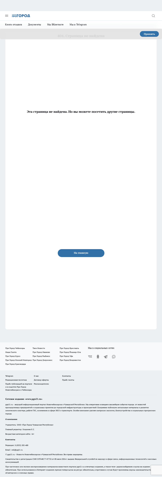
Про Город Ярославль (69, 348)
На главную (81, 252)
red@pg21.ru (17, 450)
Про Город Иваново (41, 352)
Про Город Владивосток (70, 360)
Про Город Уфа (66, 356)
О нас (36, 376)
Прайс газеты (68, 380)
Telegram (9, 376)
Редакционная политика (16, 380)
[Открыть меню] (6, 16)
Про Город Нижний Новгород (18, 360)
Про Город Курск (12, 356)
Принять (149, 34)
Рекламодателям (41, 384)
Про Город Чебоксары (15, 348)
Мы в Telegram (78, 24)
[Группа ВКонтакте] (90, 356)
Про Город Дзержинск (42, 360)
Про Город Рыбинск (41, 356)
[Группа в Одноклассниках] (98, 356)
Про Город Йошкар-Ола (70, 352)
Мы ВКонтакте (55, 24)
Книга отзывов (13, 24)
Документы (34, 24)
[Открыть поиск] (153, 16)
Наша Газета (10, 352)
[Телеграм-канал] (106, 356)
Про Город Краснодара (15, 364)
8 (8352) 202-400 (21, 445)
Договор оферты (41, 380)
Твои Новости (39, 348)
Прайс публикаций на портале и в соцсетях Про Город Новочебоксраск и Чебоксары (18, 387)
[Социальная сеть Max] (114, 356)
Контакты (66, 376)
